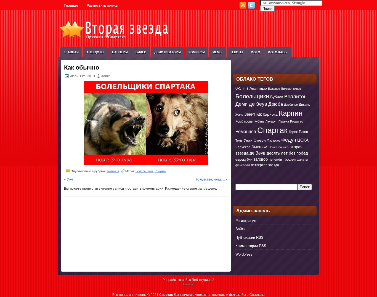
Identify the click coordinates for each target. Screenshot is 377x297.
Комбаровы (244, 121)
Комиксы (197, 52)
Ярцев (273, 147)
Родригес (296, 121)
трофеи (289, 159)
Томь (239, 140)
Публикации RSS (249, 237)
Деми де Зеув (251, 103)
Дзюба (275, 103)
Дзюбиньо (291, 104)
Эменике (259, 146)
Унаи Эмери (255, 140)
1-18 (245, 88)
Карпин (290, 112)
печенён (275, 159)
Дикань (304, 104)
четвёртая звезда (265, 165)
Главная (71, 5)
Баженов (274, 88)
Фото (255, 52)
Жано (239, 114)
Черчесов (242, 147)
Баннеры (120, 52)
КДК (259, 114)
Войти (240, 228)
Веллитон (295, 96)
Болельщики (144, 171)
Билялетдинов (291, 88)
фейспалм (242, 165)
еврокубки (243, 159)
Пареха (283, 121)
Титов (303, 131)
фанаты (302, 159)
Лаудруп (271, 121)
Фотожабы (278, 52)
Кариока (270, 114)
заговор (260, 159)
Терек (293, 131)
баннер (283, 147)
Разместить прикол (102, 5)
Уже (70, 179)
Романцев (245, 131)
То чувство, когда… (210, 179)
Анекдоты (95, 52)
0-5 (238, 88)
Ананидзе (258, 88)
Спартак (160, 171)
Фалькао (273, 140)
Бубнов (276, 96)
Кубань (259, 121)
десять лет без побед (287, 153)
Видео (141, 52)
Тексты (236, 52)
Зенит (249, 114)
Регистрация (245, 220)
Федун (288, 139)
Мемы (217, 52)
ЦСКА (303, 140)
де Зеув (257, 153)
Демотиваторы (167, 52)
